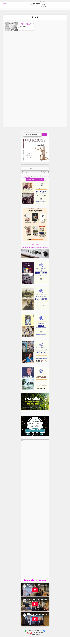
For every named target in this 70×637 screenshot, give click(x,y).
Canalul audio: (35, 244)
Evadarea (23, 26)
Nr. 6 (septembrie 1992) (27, 24)
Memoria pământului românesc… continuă (35, 247)
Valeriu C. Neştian (25, 23)
